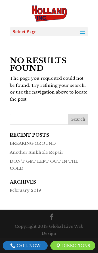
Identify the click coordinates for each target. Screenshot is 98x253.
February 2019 (25, 190)
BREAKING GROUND (33, 143)
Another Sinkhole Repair (36, 152)
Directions (75, 245)
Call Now (28, 245)
